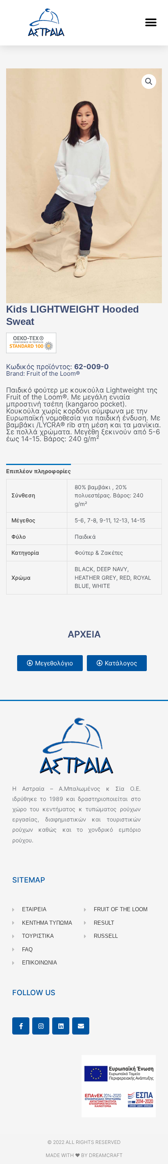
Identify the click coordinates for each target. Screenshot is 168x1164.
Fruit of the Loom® (53, 373)
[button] (150, 23)
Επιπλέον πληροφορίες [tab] (38, 471)
